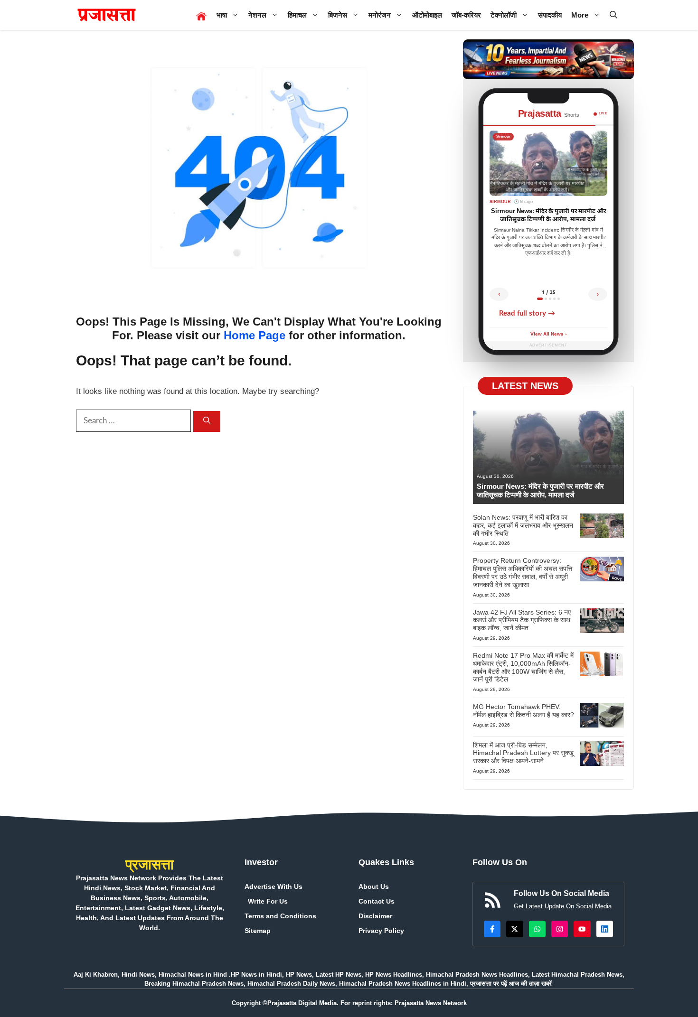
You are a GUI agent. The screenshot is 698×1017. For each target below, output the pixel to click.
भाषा (222, 15)
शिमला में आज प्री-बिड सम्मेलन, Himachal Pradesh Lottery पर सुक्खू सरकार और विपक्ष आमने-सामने (523, 753)
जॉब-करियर (466, 15)
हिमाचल (297, 15)
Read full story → (527, 313)
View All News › (548, 334)
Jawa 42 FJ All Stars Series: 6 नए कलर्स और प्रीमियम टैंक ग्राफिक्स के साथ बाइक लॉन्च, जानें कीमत (522, 620)
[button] (613, 15)
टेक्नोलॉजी (503, 15)
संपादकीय (550, 15)
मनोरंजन (379, 15)
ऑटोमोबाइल (427, 15)
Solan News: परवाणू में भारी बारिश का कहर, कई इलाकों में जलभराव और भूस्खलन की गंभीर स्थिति (523, 525)
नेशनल (257, 15)
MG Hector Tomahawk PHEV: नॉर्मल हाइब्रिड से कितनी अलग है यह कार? (523, 710)
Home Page (254, 335)
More (579, 15)
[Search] (206, 421)
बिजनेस (337, 15)
